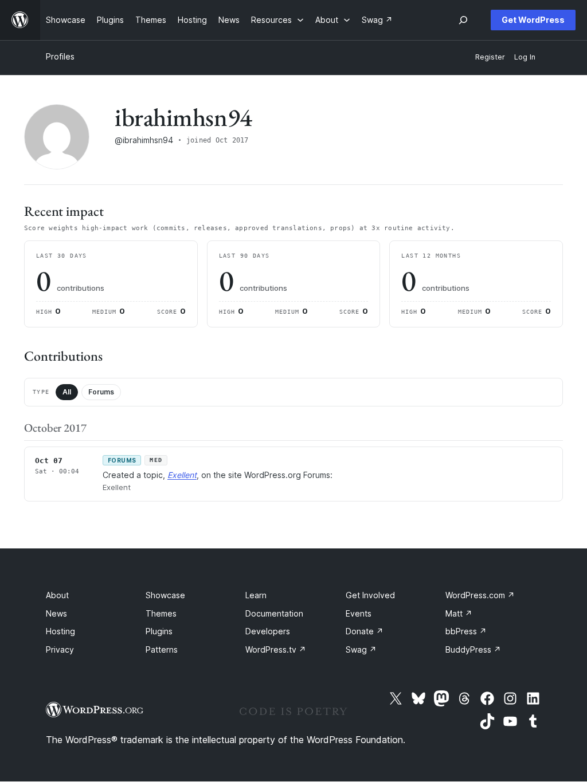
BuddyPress (473, 649)
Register (490, 57)
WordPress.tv (275, 649)
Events (358, 613)
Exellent (182, 475)
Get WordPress (533, 20)
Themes (161, 613)
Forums (101, 392)
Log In (524, 57)
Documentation (274, 613)
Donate (364, 631)
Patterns (162, 649)
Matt (458, 613)
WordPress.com (480, 595)
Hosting (60, 631)
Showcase (165, 595)
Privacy (60, 649)
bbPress (466, 631)
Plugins (159, 631)
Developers (267, 631)
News (56, 613)
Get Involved (370, 595)
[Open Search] (463, 20)
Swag (361, 649)
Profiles (60, 56)
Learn (256, 595)
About (57, 595)
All (66, 392)
